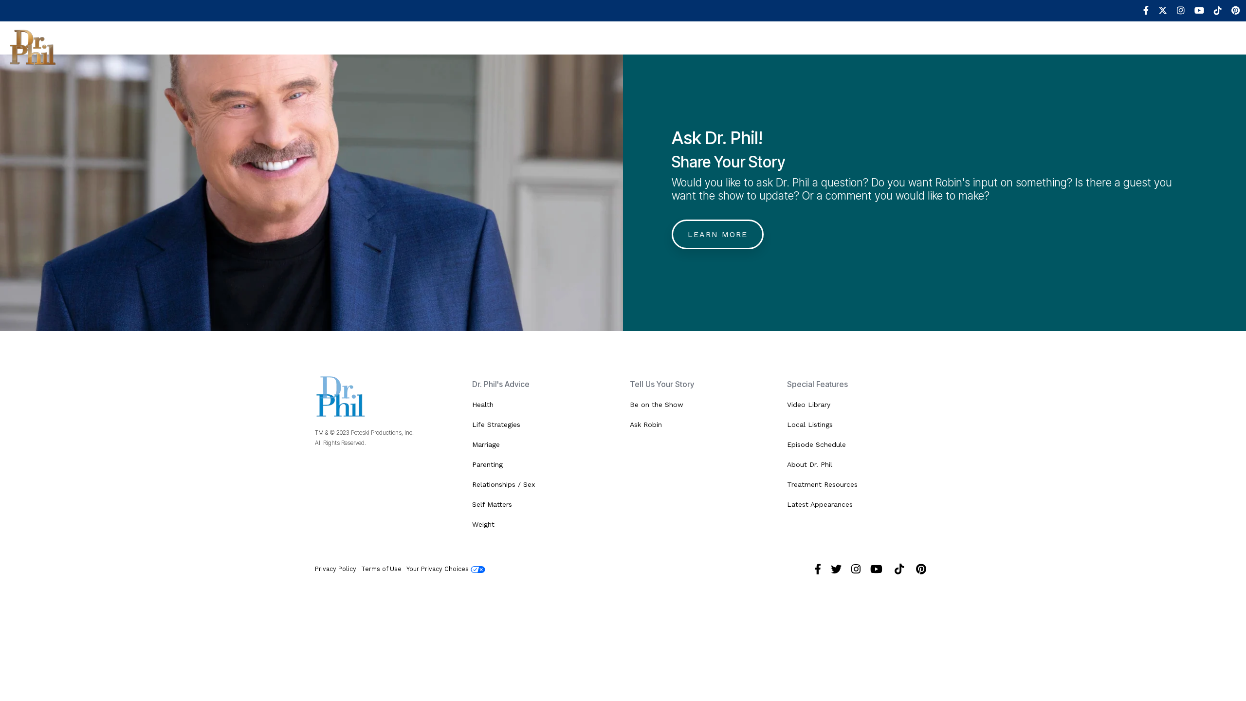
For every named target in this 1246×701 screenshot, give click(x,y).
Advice (283, 46)
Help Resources (348, 46)
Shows (140, 46)
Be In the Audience (211, 46)
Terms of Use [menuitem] (381, 568)
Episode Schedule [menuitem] (816, 444)
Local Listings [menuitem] (810, 424)
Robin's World (471, 46)
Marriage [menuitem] (486, 444)
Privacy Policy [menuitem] (335, 568)
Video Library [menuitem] (808, 404)
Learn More (718, 234)
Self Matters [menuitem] (492, 504)
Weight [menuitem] (483, 524)
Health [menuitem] (483, 404)
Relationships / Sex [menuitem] (503, 484)
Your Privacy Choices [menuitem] (438, 568)
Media (412, 46)
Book (529, 46)
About (94, 46)
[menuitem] (1141, 10)
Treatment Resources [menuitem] (822, 484)
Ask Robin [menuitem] (646, 424)
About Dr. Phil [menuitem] (809, 464)
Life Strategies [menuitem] (496, 424)
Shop (568, 46)
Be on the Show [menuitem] (656, 404)
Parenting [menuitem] (487, 464)
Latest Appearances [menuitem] (820, 504)
